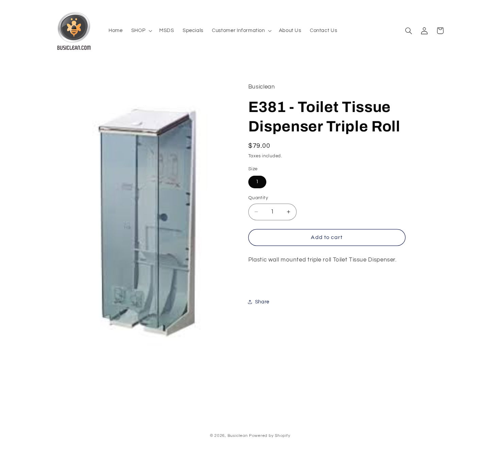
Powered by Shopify (269, 436)
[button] (141, 30)
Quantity (258, 197)
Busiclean (238, 436)
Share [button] (262, 301)
